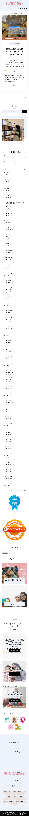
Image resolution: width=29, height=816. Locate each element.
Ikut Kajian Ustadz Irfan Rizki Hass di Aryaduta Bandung (14, 51)
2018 (6, 395)
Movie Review (18, 796)
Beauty (14, 791)
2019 (6, 365)
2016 (6, 455)
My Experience (7, 799)
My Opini (15, 799)
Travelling (14, 804)
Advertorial (7, 791)
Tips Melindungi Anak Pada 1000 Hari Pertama (14, 669)
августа (8, 231)
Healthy (21, 794)
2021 (6, 305)
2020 (6, 335)
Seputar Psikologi (20, 801)
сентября (9, 197)
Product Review (8, 801)
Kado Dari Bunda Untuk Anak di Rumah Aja (14, 604)
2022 (6, 275)
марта (8, 181)
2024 (6, 220)
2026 (6, 172)
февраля (8, 183)
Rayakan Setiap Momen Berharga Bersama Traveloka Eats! (14, 581)
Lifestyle (10, 796)
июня (7, 236)
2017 (6, 425)
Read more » (14, 85)
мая (7, 208)
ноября (8, 193)
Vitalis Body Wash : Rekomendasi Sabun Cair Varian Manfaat (14, 694)
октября (8, 195)
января (8, 186)
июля (7, 174)
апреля (8, 179)
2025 (6, 188)
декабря (8, 190)
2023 (6, 248)
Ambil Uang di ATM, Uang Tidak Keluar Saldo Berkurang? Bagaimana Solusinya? (14, 643)
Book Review (21, 791)
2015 (6, 485)
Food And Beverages (11, 794)
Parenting (23, 799)
